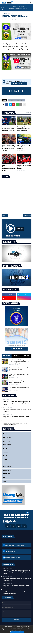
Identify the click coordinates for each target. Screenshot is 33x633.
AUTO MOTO (6, 474)
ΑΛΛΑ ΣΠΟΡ (6, 463)
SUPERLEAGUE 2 (8, 445)
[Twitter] (10, 104)
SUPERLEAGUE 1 (8, 466)
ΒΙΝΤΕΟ (11, 13)
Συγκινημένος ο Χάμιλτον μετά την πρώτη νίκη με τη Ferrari (24, 166)
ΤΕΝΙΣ (4, 477)
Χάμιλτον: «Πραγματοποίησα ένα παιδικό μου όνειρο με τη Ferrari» (8, 167)
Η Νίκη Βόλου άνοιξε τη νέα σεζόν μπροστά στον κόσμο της (23, 146)
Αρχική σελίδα (5, 13)
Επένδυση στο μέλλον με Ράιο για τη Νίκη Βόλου (19, 388)
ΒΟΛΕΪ (4, 481)
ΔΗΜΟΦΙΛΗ (16, 356)
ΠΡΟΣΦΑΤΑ (26, 356)
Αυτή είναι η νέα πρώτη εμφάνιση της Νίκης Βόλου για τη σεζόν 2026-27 (19, 368)
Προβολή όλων (28, 112)
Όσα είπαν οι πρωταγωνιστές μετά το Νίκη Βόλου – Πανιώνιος (8, 128)
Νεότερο (5, 215)
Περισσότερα (13, 631)
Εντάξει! (21, 631)
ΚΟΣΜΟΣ (5, 452)
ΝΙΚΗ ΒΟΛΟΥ (20, 100)
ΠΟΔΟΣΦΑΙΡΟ (7, 437)
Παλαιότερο (27, 215)
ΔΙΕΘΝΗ (5, 448)
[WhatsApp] (17, 104)
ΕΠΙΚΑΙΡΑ (5, 434)
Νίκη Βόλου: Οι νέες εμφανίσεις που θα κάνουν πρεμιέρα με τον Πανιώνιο (20, 381)
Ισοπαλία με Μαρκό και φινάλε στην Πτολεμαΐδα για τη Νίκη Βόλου (23, 128)
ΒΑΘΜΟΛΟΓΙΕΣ (7, 470)
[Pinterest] (13, 104)
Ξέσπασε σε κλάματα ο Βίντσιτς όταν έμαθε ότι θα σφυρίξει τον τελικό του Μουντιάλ (8, 147)
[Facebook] (6, 104)
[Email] (20, 104)
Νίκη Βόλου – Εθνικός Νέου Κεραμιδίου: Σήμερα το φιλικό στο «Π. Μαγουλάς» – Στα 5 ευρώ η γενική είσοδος (19, 361)
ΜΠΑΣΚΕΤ (5, 459)
